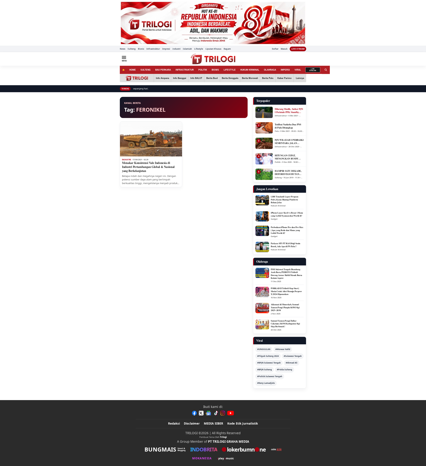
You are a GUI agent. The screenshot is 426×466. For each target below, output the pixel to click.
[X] (201, 413)
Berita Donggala (230, 78)
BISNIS (215, 70)
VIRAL (298, 70)
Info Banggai (179, 78)
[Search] (326, 70)
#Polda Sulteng (284, 369)
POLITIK (202, 70)
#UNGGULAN (263, 349)
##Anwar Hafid (282, 349)
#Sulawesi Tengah (293, 356)
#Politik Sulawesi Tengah (269, 376)
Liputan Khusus (213, 48)
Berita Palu (267, 78)
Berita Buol (212, 78)
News (122, 48)
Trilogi (223, 437)
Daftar (275, 49)
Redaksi (174, 423)
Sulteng (132, 48)
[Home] (123, 70)
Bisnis (141, 48)
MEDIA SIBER (213, 423)
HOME (132, 70)
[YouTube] (230, 413)
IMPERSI (285, 70)
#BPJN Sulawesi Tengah (269, 362)
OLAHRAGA (270, 70)
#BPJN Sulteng (264, 369)
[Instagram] (222, 413)
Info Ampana (162, 78)
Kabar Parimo (284, 78)
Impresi (166, 48)
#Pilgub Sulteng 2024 (268, 356)
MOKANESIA (202, 458)
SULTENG (145, 70)
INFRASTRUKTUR (185, 70)
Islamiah (187, 48)
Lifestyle (198, 48)
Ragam (227, 48)
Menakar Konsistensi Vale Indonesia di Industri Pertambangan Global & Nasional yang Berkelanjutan (148, 167)
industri (176, 48)
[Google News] (208, 413)
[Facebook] (194, 413)
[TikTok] (215, 413)
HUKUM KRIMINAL (249, 70)
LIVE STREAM (298, 48)
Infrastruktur (153, 48)
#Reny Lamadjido (266, 383)
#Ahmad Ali (291, 362)
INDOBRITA (203, 449)
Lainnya (300, 78)
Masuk (284, 49)
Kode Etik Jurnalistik (242, 423)
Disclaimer (192, 423)
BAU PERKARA (163, 70)
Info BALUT (196, 78)
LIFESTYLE (230, 70)
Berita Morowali (250, 78)
